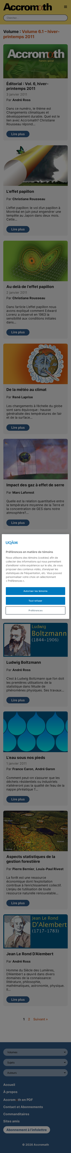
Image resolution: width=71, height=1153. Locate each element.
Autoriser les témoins (35, 591)
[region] (35, 576)
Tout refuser (35, 600)
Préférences (36, 610)
